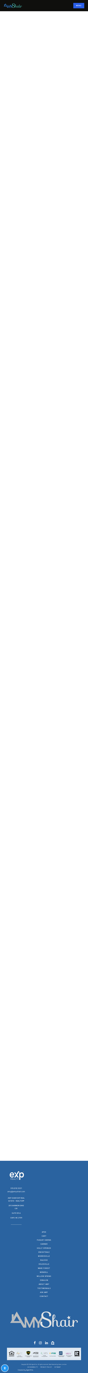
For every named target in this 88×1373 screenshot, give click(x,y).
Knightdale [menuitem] (44, 1252)
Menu (78, 5)
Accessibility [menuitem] (32, 1367)
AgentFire (29, 1370)
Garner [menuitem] (44, 1244)
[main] (44, 586)
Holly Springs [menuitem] (44, 1248)
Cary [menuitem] (44, 1236)
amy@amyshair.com (16, 1191)
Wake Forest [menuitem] (44, 1268)
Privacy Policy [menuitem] (46, 1367)
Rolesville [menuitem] (44, 1264)
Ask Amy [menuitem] (44, 1292)
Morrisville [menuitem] (44, 1256)
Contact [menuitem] (44, 1296)
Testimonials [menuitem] (44, 1288)
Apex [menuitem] (44, 1232)
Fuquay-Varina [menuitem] (44, 1240)
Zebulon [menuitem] (44, 1280)
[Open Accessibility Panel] (5, 1368)
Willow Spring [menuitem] (44, 1276)
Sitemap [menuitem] (58, 1367)
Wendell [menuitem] (44, 1272)
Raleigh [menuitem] (44, 1260)
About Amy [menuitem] (44, 1284)
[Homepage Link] (13, 5)
